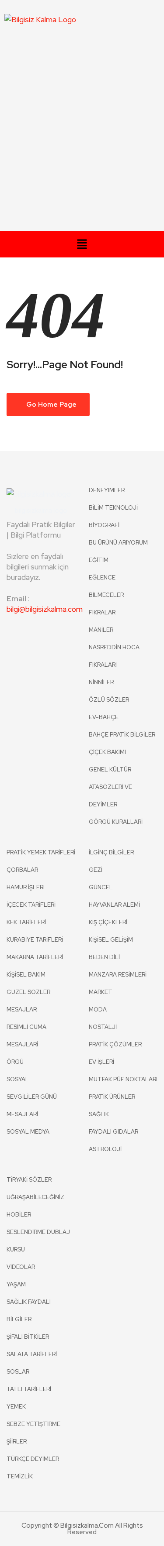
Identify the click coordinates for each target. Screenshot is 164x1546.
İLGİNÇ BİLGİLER (111, 852)
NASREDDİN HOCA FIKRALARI (114, 656)
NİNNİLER (101, 682)
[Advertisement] (82, 133)
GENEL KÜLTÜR (110, 769)
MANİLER (101, 630)
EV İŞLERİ (101, 1062)
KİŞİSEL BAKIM (26, 974)
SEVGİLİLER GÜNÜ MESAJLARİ (32, 1105)
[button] (82, 245)
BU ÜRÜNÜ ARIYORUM (118, 542)
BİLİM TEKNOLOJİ (113, 507)
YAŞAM (16, 1284)
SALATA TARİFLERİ (32, 1354)
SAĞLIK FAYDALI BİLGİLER (29, 1310)
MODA (98, 1009)
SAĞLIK (99, 1114)
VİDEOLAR (21, 1267)
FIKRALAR (102, 612)
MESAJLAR (22, 1009)
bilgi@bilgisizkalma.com (41, 609)
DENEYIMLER (107, 490)
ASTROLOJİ (105, 1149)
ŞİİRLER (17, 1441)
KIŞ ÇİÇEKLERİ (108, 922)
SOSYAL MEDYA (28, 1131)
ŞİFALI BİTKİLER (28, 1336)
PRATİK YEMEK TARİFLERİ (41, 852)
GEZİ (95, 870)
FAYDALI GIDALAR (113, 1131)
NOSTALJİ (103, 1027)
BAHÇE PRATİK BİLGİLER (122, 734)
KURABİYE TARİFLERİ (35, 939)
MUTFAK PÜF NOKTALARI (123, 1079)
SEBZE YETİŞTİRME (33, 1424)
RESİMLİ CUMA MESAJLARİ (26, 1035)
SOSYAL (18, 1079)
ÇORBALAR (22, 870)
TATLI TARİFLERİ (29, 1389)
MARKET (100, 992)
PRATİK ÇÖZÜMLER (115, 1044)
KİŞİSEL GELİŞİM (111, 939)
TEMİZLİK (20, 1476)
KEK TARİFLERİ (26, 922)
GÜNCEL (101, 887)
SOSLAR (18, 1371)
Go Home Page (51, 404)
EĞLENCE (102, 577)
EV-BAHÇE (104, 717)
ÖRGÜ (15, 1062)
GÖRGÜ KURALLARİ (116, 822)
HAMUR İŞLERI (26, 887)
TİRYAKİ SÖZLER (29, 1179)
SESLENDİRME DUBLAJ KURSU (38, 1240)
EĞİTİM (98, 560)
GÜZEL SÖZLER (28, 992)
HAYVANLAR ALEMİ (114, 904)
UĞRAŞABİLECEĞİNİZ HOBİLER (35, 1205)
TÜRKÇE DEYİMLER (33, 1459)
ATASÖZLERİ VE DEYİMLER (110, 795)
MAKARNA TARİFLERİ (35, 957)
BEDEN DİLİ (104, 957)
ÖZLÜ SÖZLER (109, 699)
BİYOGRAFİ (104, 525)
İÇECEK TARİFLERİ (31, 904)
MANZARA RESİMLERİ (118, 974)
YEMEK (16, 1406)
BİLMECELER (106, 595)
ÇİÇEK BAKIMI (107, 752)
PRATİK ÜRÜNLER (112, 1096)
